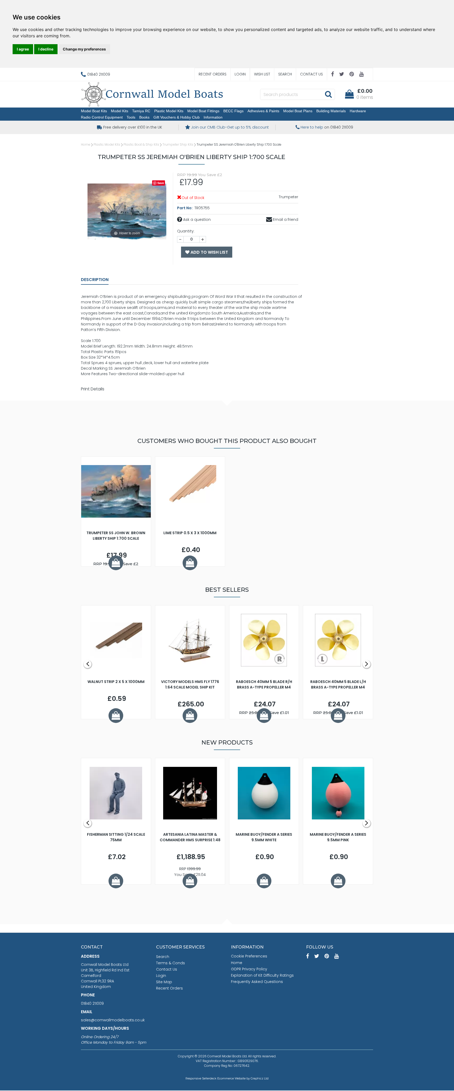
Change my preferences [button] (84, 49)
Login (240, 74)
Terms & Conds (170, 963)
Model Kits (119, 111)
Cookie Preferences (249, 956)
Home (85, 144)
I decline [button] (45, 49)
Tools (131, 117)
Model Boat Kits (94, 111)
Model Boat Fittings (203, 111)
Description (95, 280)
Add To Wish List (208, 252)
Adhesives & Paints (263, 111)
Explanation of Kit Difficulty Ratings (262, 975)
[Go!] (328, 94)
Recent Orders (212, 74)
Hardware (358, 111)
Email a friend (285, 219)
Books (144, 117)
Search (285, 74)
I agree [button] (23, 49)
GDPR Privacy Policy (249, 969)
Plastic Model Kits (168, 111)
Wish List (262, 74)
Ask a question (196, 219)
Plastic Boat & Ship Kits (141, 144)
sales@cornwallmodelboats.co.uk (113, 1020)
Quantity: (185, 231)
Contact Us (311, 74)
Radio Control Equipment (102, 117)
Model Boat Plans (297, 111)
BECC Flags (233, 111)
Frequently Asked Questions (257, 981)
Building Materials (331, 111)
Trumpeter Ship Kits (177, 144)
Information (213, 117)
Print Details (92, 389)
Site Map (164, 982)
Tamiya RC (141, 111)
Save (160, 183)
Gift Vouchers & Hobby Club (176, 117)
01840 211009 (92, 1003)
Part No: (185, 208)
